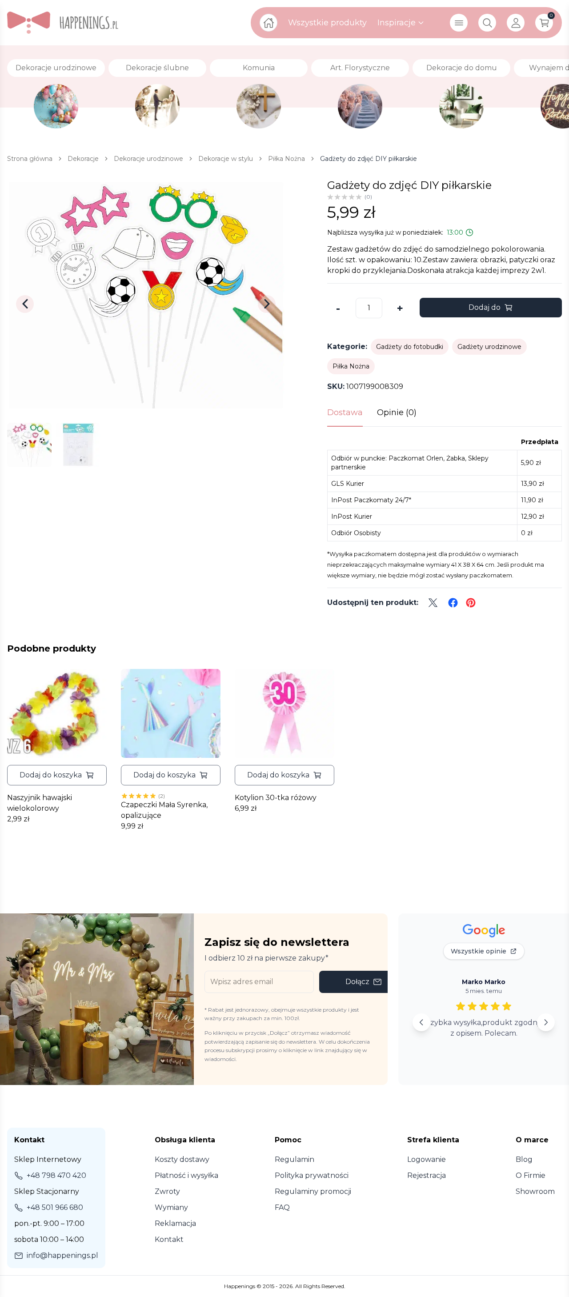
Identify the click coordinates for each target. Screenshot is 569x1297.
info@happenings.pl (62, 1255)
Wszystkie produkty (327, 23)
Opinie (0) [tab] (397, 412)
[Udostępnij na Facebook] (453, 602)
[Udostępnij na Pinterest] (470, 602)
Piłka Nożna (351, 366)
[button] (57, 775)
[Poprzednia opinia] (421, 1022)
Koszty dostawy (182, 1159)
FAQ (282, 1207)
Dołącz (357, 981)
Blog (524, 1159)
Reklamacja (175, 1223)
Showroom (535, 1191)
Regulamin (294, 1159)
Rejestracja (426, 1175)
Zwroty (167, 1191)
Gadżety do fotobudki (409, 347)
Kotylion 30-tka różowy (276, 797)
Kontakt (169, 1239)
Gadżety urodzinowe (489, 347)
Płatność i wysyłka (186, 1175)
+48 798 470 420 (56, 1175)
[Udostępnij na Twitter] (433, 602)
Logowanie (426, 1159)
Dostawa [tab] (345, 412)
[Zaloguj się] (516, 23)
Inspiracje (396, 23)
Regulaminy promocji (313, 1191)
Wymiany (171, 1207)
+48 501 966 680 (55, 1207)
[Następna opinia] (546, 1022)
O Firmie (530, 1175)
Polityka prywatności (312, 1175)
